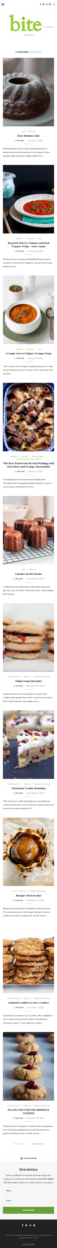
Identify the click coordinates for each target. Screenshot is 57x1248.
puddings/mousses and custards (28, 459)
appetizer (19, 238)
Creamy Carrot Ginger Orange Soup (28, 353)
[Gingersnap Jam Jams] (28, 637)
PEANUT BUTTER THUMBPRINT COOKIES (28, 1111)
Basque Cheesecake (28, 895)
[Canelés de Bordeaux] (28, 530)
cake (23, 131)
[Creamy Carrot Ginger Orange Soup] (28, 310)
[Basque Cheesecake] (28, 852)
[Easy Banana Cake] (28, 92)
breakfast (14, 456)
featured (32, 131)
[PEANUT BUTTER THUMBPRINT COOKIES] (28, 1066)
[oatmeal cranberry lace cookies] (28, 959)
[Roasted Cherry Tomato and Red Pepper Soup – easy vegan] (28, 199)
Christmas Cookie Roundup (28, 788)
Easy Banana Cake (28, 135)
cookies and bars (13, 677)
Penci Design (33, 1238)
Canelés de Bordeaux (28, 574)
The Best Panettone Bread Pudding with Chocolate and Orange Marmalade (28, 465)
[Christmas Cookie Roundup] (28, 744)
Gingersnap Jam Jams (28, 681)
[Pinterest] (50, 4)
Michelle (20, 140)
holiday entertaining (42, 677)
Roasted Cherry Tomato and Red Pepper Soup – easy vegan (28, 244)
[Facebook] (40, 4)
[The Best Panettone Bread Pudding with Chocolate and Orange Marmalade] (28, 417)
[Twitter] (43, 4)
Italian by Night (37, 456)
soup (39, 238)
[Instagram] (47, 4)
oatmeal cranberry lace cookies (28, 1002)
